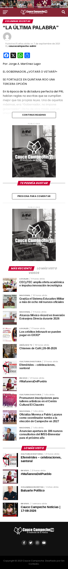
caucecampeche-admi (22, 46)
